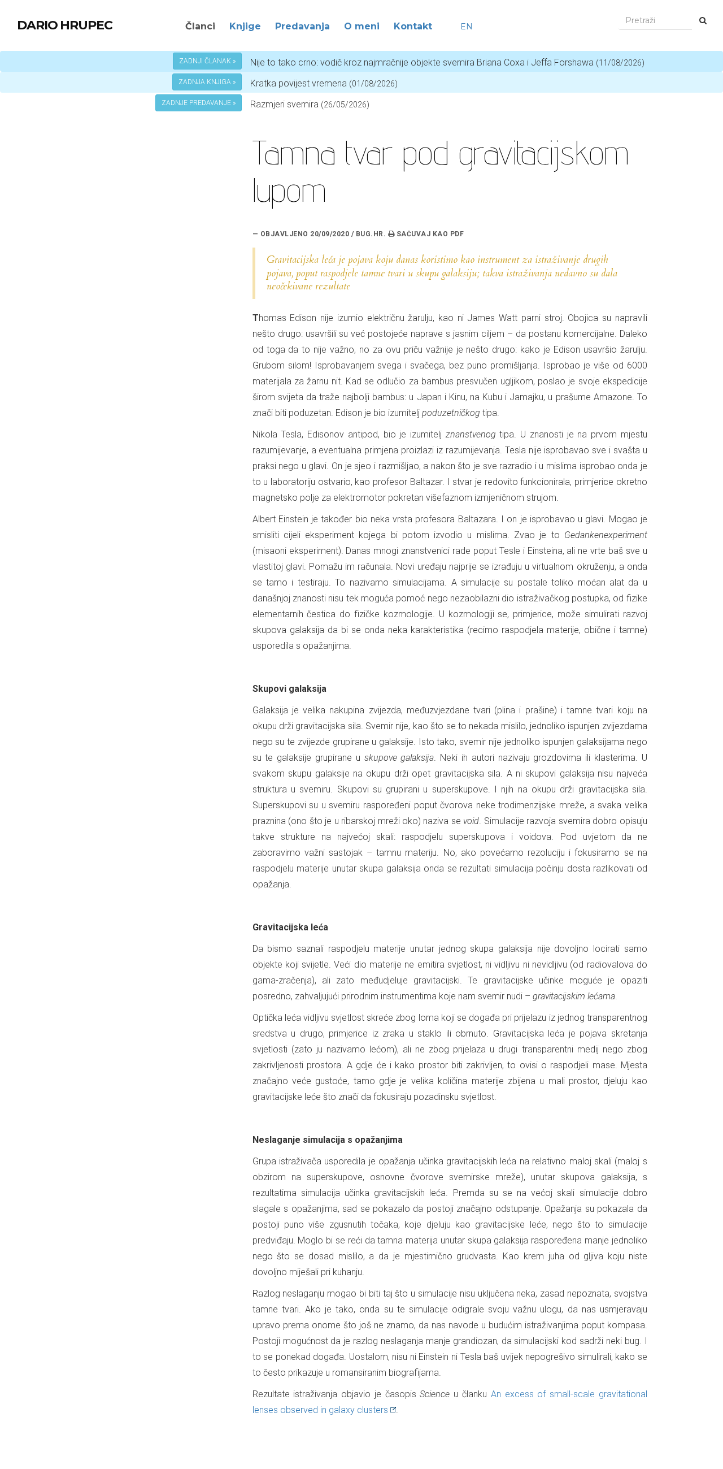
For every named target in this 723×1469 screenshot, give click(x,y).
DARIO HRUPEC (64, 25)
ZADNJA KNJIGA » (207, 82)
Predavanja (302, 26)
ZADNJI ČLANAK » (207, 61)
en (466, 26)
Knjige (245, 26)
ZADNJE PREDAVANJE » (199, 103)
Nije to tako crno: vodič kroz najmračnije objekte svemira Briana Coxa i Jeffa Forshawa (447, 62)
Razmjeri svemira (284, 104)
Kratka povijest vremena (324, 83)
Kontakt (413, 26)
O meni (362, 26)
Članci (200, 26)
